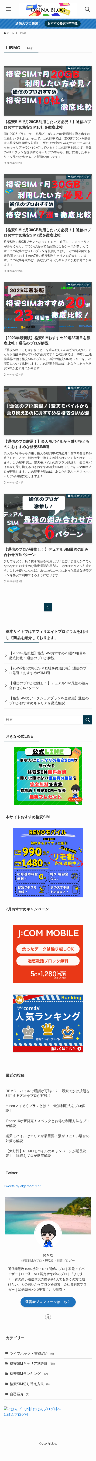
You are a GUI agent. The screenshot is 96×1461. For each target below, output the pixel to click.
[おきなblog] (48, 9)
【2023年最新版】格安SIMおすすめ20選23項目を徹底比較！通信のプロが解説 (47, 655)
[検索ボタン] (87, 9)
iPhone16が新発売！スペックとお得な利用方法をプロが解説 (48, 1123)
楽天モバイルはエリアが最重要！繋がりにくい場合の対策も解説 (47, 1138)
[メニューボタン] (8, 9)
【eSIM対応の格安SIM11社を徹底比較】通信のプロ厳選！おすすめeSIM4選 (47, 670)
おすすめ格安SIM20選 (63, 23)
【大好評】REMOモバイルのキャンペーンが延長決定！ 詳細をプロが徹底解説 (46, 1153)
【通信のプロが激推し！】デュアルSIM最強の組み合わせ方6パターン (49, 685)
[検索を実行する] (87, 719)
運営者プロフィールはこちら (48, 1302)
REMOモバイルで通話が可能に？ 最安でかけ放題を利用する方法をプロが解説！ (48, 1093)
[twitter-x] (48, 1317)
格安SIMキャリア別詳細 (32, 1363)
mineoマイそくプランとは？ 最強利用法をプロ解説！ (45, 1108)
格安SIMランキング (29, 1374)
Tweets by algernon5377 (22, 1186)
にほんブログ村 (16, 1414)
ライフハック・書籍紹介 (32, 1353)
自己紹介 (19, 1394)
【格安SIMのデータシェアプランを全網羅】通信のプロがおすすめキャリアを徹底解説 (49, 700)
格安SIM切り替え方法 (30, 1384)
